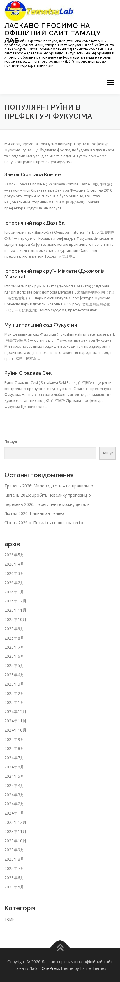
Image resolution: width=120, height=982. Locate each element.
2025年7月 (14, 647)
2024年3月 (14, 794)
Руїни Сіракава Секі (28, 373)
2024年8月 (14, 748)
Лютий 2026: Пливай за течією (34, 513)
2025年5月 (14, 665)
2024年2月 (14, 803)
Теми (9, 919)
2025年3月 (14, 684)
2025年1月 (14, 702)
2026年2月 (14, 582)
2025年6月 (14, 656)
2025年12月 (15, 601)
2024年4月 (14, 785)
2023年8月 (14, 859)
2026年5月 (14, 555)
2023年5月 (14, 887)
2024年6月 (14, 767)
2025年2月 (14, 693)
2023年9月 (14, 849)
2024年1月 (14, 813)
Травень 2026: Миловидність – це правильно (48, 486)
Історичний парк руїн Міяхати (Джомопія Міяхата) (54, 273)
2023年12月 (15, 822)
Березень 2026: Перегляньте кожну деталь (47, 504)
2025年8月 (14, 638)
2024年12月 (15, 711)
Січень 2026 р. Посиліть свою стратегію (43, 522)
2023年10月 (15, 840)
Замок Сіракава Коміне (32, 174)
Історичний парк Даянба (34, 223)
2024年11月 (15, 721)
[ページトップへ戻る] (60, 948)
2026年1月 (14, 592)
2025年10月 (15, 619)
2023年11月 (15, 831)
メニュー (110, 82)
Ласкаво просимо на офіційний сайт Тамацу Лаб (52, 32)
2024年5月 (14, 776)
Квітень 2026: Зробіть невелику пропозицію (47, 495)
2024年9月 (14, 739)
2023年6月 (14, 877)
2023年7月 (14, 868)
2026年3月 (14, 573)
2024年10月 (15, 730)
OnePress (51, 968)
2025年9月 (14, 628)
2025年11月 (15, 610)
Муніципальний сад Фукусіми (40, 325)
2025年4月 (14, 674)
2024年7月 (14, 757)
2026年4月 (14, 564)
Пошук (10, 441)
